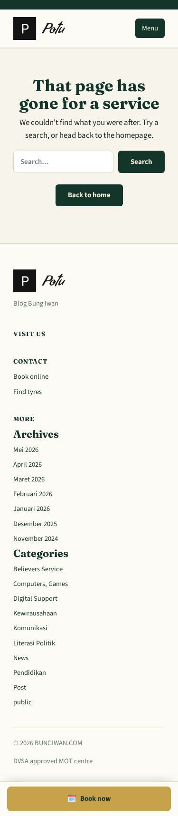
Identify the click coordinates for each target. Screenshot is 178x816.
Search (141, 162)
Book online (30, 377)
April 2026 (27, 465)
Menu (150, 28)
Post (19, 687)
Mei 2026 (25, 450)
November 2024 (35, 539)
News (20, 658)
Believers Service (38, 569)
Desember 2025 (35, 524)
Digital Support (35, 599)
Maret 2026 (29, 479)
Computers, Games (40, 584)
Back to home (89, 195)
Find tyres (27, 392)
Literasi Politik (34, 643)
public (22, 702)
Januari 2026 (31, 509)
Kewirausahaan (35, 613)
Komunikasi (30, 628)
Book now (89, 799)
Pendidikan (29, 673)
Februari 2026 (32, 494)
